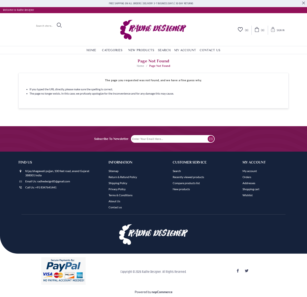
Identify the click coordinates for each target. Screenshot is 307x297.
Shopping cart (251, 189)
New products (141, 50)
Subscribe (211, 139)
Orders (247, 177)
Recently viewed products (188, 177)
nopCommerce (162, 292)
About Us (114, 201)
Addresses (249, 183)
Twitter (247, 272)
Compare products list (186, 183)
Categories (112, 50)
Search (164, 50)
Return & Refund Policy (123, 177)
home (91, 50)
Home (140, 66)
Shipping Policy (118, 183)
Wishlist (248, 195)
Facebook (238, 272)
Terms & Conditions (121, 195)
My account (185, 50)
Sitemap (114, 171)
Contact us (210, 50)
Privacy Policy (117, 189)
